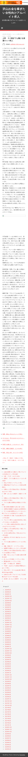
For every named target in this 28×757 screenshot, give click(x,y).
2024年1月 (8, 646)
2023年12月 (8, 649)
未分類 (9, 36)
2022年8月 (8, 683)
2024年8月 (8, 631)
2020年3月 (8, 747)
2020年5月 (8, 742)
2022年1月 (8, 699)
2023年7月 (8, 659)
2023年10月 (8, 653)
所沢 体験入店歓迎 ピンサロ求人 (12, 448)
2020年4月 (8, 745)
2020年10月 (8, 731)
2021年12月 (8, 701)
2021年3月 (8, 721)
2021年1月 (8, 725)
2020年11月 (8, 729)
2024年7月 (8, 633)
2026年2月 (8, 592)
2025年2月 (8, 618)
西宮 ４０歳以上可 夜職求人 (12, 563)
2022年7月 (8, 686)
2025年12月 (8, 596)
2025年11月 (8, 598)
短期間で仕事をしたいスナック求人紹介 (15, 548)
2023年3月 (8, 668)
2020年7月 (8, 738)
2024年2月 (8, 644)
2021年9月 (8, 707)
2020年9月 (8, 734)
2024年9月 (8, 629)
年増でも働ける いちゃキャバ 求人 (13, 444)
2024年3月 (8, 642)
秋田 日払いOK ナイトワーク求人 (12, 452)
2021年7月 (8, 712)
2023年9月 (8, 655)
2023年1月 (8, 673)
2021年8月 (8, 710)
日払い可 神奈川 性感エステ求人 (13, 458)
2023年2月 (8, 670)
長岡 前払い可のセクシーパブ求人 (12, 434)
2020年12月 (8, 727)
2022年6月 (8, 688)
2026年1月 (8, 594)
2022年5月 (8, 690)
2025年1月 (8, 620)
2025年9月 (8, 603)
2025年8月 (8, 605)
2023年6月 (8, 662)
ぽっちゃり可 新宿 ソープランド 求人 (14, 559)
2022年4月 (8, 692)
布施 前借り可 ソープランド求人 (14, 546)
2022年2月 (8, 697)
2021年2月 (8, 723)
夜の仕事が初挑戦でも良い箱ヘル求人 (14, 507)
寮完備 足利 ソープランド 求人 (12, 561)
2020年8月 (8, 736)
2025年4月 (8, 614)
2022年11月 (8, 677)
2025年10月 (8, 601)
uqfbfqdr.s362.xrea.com (17, 44)
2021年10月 (8, 705)
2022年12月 (8, 675)
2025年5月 (8, 611)
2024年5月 (8, 638)
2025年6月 (8, 609)
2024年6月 (8, 635)
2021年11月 (8, 703)
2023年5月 (8, 664)
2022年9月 (8, 681)
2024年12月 (8, 622)
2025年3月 (8, 616)
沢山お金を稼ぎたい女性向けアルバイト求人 (14, 12)
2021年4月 (8, 718)
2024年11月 (8, 625)
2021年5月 (8, 716)
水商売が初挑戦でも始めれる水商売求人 (15, 509)
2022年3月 (8, 694)
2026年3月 (8, 590)
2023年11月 (8, 651)
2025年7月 (8, 607)
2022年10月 (8, 679)
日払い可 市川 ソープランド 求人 (13, 483)
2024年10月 (8, 627)
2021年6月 (8, 714)
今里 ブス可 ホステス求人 (12, 476)
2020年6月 (8, 740)
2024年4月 (8, 640)
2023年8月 (8, 657)
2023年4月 (8, 666)
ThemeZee (22, 755)
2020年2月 (8, 749)
